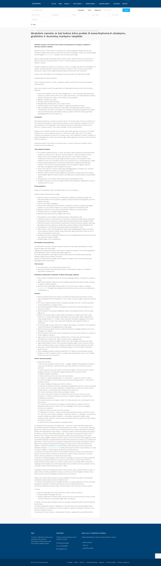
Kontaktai (124, 3)
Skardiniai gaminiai (104, 3)
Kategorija (81, 10)
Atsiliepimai (116, 3)
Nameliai (66, 3)
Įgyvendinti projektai (88, 548)
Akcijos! (54, 3)
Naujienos (101, 562)
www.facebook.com (53, 447)
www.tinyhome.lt (50, 54)
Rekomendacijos (87, 542)
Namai (60, 3)
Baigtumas (98, 10)
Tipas (89, 10)
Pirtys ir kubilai (77, 3)
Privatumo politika (111, 562)
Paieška (126, 10)
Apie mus (85, 545)
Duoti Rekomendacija (91, 562)
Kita (34, 24)
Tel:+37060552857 (63, 546)
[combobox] (60, 15)
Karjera (76, 562)
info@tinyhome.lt (62, 549)
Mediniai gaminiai (90, 3)
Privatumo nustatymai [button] (123, 562)
